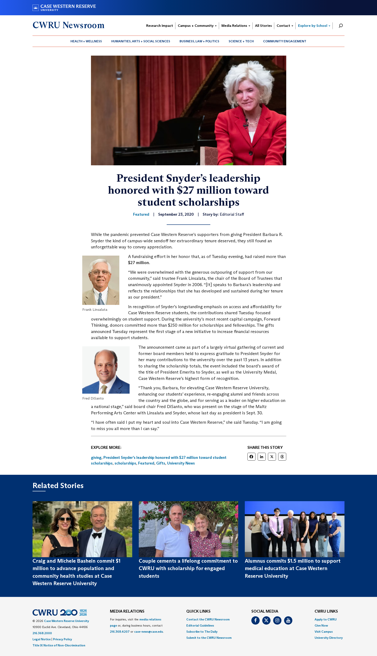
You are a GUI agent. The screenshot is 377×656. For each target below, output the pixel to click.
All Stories (263, 26)
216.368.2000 (42, 633)
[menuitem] (86, 41)
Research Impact (159, 26)
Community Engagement (284, 41)
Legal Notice (42, 639)
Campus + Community (196, 26)
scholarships (125, 463)
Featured (146, 463)
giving (96, 457)
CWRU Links (326, 611)
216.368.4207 (120, 632)
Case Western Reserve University (66, 621)
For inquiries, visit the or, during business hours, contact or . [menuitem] (137, 625)
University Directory (329, 638)
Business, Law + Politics (199, 41)
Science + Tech (241, 41)
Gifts (160, 463)
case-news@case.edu (148, 632)
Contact (284, 26)
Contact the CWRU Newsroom (208, 619)
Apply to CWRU (326, 619)
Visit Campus (324, 632)
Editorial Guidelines (200, 625)
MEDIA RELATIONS (127, 611)
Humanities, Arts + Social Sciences (140, 41)
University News (181, 463)
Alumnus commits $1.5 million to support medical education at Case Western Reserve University (293, 568)
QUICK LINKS (198, 611)
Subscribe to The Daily (202, 632)
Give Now (321, 625)
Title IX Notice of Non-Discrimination (59, 645)
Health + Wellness (86, 41)
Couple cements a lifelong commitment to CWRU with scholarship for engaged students (188, 568)
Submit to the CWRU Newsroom (209, 638)
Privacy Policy (62, 639)
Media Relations (234, 26)
